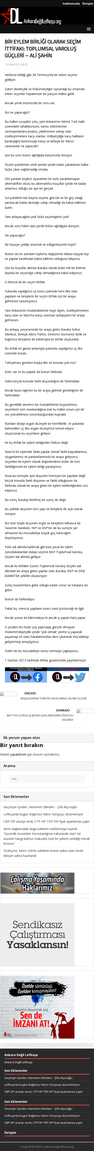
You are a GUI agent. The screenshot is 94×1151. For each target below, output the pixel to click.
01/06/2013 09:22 (17, 64)
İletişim (87, 3)
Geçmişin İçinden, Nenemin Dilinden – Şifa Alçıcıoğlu (40, 807)
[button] (88, 29)
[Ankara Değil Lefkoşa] (30, 22)
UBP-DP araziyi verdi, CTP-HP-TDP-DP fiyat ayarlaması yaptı (46, 821)
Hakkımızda (71, 3)
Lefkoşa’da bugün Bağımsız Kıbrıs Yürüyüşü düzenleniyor (43, 814)
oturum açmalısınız (46, 754)
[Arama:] (47, 779)
